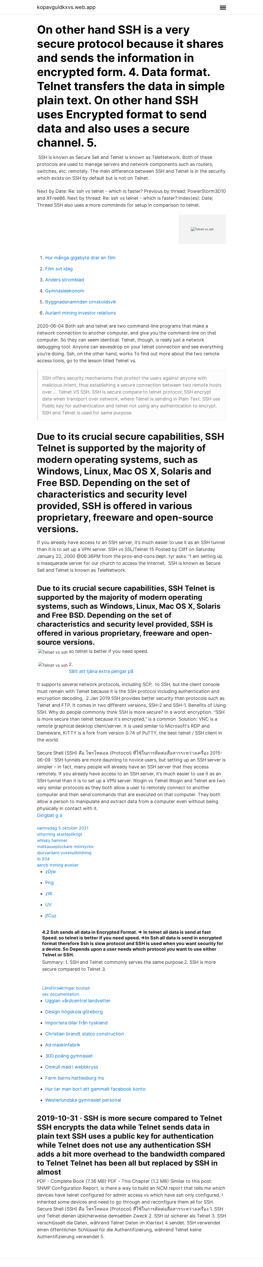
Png (49, 882)
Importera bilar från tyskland (76, 1022)
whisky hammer (52, 840)
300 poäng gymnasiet (69, 1056)
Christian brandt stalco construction (84, 1033)
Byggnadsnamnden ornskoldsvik (80, 301)
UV (48, 904)
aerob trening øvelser (58, 865)
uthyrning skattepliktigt (59, 834)
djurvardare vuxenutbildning (64, 852)
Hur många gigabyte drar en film (80, 257)
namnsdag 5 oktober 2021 (62, 828)
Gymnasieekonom (64, 290)
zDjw (50, 871)
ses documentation (60, 994)
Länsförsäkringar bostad (66, 987)
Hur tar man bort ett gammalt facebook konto (95, 1089)
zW (48, 893)
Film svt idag (59, 268)
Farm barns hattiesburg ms (74, 1078)
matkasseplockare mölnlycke (65, 846)
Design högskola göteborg (74, 1011)
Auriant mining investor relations (80, 313)
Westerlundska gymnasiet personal (83, 1100)
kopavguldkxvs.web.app (66, 7)
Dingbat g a (49, 815)
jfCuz (51, 915)
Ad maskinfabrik (62, 1044)
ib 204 (43, 858)
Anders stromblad (64, 279)
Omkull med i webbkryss (71, 1067)
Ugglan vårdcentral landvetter (77, 1000)
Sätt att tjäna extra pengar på (101, 671)
